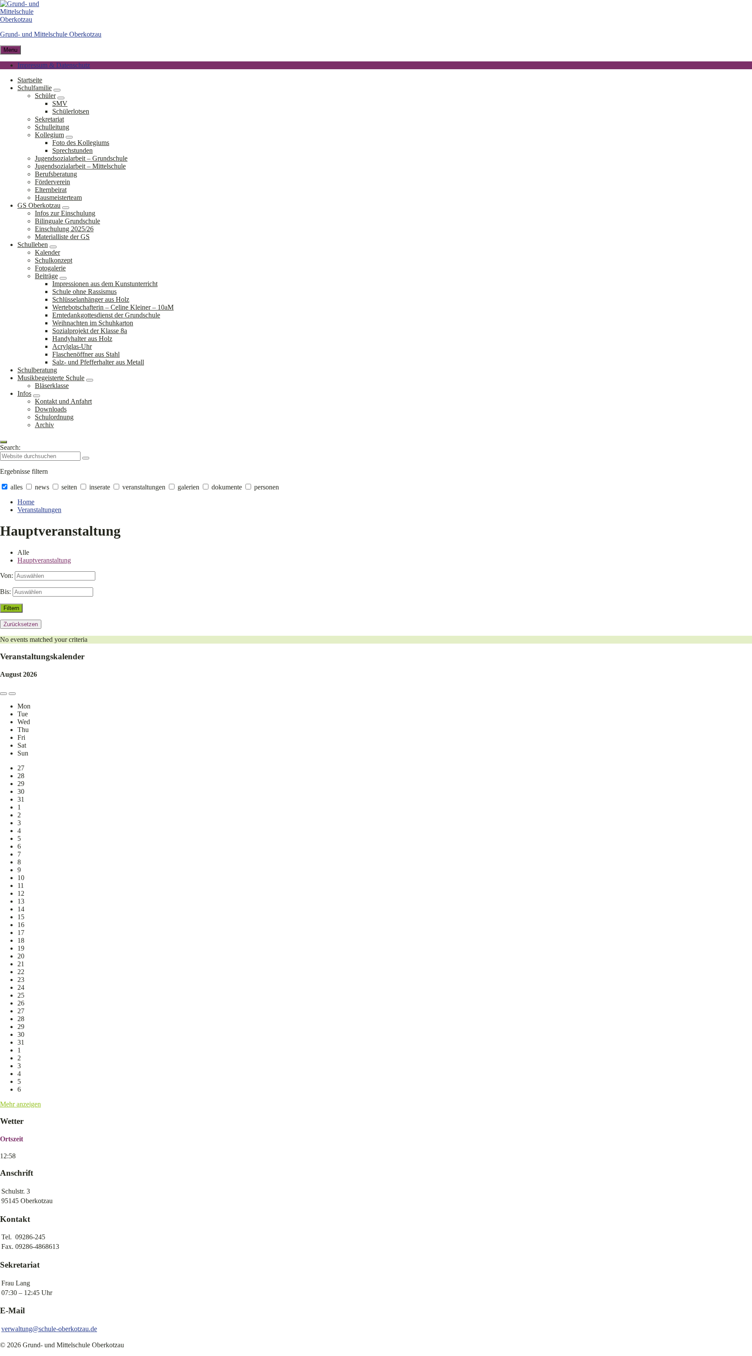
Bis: (5, 591)
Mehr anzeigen (20, 1104)
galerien (188, 487)
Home (25, 502)
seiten (69, 487)
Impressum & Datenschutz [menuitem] (53, 65)
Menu (10, 50)
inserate (99, 487)
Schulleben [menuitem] (32, 244)
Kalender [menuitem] (47, 252)
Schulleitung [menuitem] (52, 127)
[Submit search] (85, 458)
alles (16, 487)
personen (265, 487)
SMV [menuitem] (59, 103)
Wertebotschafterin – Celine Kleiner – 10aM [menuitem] (113, 307)
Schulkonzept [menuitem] (53, 260)
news (42, 487)
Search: (10, 447)
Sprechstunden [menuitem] (72, 150)
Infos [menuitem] (24, 393)
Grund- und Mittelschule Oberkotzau (50, 34)
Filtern (11, 608)
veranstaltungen (144, 487)
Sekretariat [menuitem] (49, 119)
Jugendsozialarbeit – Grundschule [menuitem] (81, 158)
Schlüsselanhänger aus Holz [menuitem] (90, 299)
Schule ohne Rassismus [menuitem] (84, 291)
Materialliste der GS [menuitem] (62, 236)
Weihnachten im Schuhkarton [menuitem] (92, 323)
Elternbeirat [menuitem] (51, 189)
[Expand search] (3, 442)
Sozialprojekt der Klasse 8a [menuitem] (89, 330)
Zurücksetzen (20, 624)
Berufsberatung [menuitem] (56, 174)
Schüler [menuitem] (45, 95)
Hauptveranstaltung (44, 560)
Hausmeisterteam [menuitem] (58, 197)
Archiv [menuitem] (44, 424)
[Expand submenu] (57, 90)
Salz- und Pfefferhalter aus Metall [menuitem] (98, 362)
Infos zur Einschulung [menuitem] (65, 213)
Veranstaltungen (39, 509)
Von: (6, 575)
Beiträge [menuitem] (46, 276)
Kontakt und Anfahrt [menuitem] (63, 401)
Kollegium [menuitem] (49, 134)
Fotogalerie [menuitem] (50, 268)
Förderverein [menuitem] (52, 182)
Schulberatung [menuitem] (37, 370)
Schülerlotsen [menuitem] (70, 111)
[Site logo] (26, 19)
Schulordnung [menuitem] (54, 417)
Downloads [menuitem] (51, 409)
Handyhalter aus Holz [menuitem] (82, 338)
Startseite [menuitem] (29, 80)
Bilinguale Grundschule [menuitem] (67, 221)
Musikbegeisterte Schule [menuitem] (50, 377)
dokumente (227, 487)
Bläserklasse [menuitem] (52, 385)
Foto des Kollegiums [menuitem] (80, 142)
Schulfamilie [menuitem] (34, 87)
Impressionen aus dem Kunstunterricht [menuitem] (105, 283)
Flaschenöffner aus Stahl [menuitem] (86, 354)
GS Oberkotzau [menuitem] (38, 205)
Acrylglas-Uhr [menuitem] (72, 346)
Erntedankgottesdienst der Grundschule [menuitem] (106, 315)
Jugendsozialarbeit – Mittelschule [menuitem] (80, 166)
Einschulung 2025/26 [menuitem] (64, 229)
